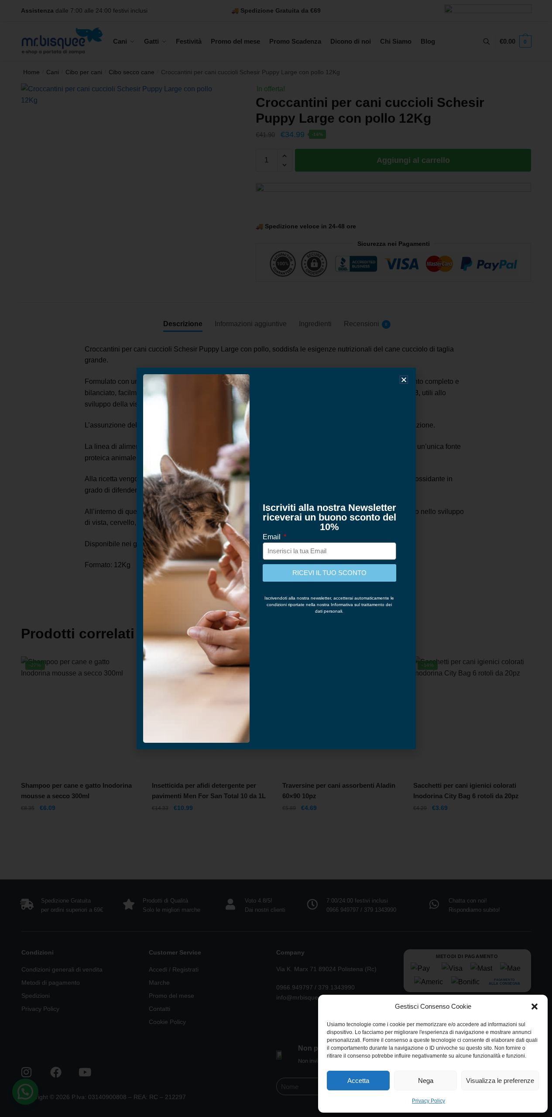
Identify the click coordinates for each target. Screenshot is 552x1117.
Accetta (358, 1080)
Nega (425, 1080)
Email (272, 537)
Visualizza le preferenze (500, 1080)
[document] (276, 558)
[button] (534, 1006)
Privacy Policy (428, 1101)
